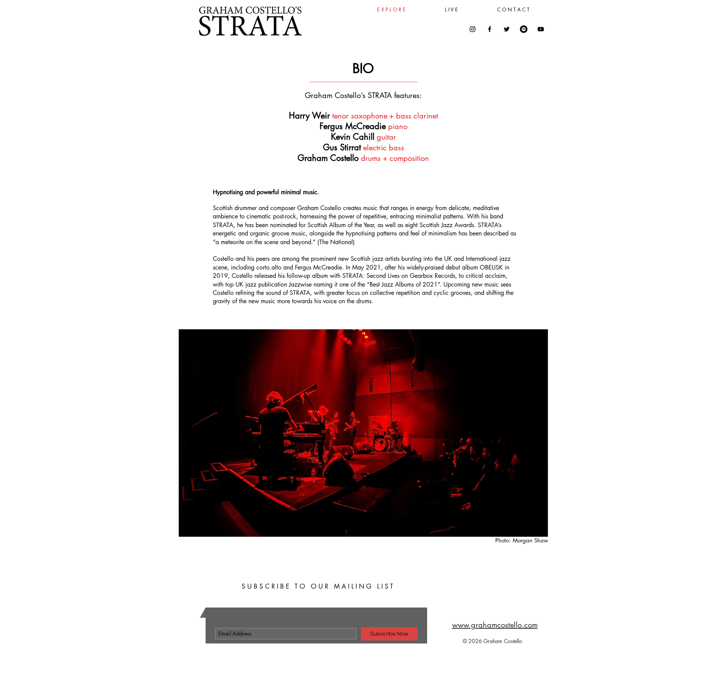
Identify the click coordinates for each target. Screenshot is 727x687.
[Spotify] (523, 29)
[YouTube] (540, 29)
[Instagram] (472, 29)
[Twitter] (506, 29)
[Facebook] (489, 29)
